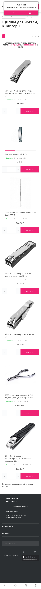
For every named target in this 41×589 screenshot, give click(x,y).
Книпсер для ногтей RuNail (16, 154)
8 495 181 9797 (12, 501)
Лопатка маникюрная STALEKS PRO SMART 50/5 (20, 213)
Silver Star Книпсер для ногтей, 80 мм (19, 335)
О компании (7, 527)
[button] (10, 150)
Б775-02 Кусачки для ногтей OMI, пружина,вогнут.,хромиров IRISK (19, 396)
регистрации (14, 45)
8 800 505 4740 (12, 498)
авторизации (30, 45)
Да (30, 13)
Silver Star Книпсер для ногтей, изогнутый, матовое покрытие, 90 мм (20, 93)
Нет (12, 13)
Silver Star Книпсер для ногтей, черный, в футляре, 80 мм (18, 274)
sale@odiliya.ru (12, 511)
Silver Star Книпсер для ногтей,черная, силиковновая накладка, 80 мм (18, 458)
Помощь (5, 533)
